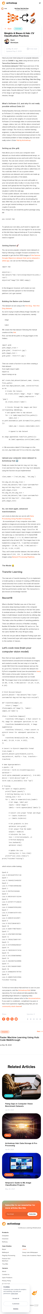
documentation (34, 998)
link (14, 332)
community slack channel (11, 1006)
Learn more (14, 1293)
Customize (15, 1304)
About (4, 1271)
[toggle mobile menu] (40, 3)
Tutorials (18, 29)
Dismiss (15, 1309)
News (8, 1135)
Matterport (5, 1252)
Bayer (4, 1249)
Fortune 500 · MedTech (6, 1260)
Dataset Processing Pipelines (23, 557)
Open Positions (7, 1277)
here (38, 671)
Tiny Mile (5, 1264)
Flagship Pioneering (8, 1255)
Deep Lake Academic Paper (31, 1255)
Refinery (5, 1242)
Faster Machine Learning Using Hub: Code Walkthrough (19, 1038)
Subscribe (32, 1214)
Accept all (16, 1298)
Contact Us (5, 1274)
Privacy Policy (6, 1281)
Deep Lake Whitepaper (30, 1252)
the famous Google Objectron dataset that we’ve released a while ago (21, 258)
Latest (24, 1249)
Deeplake (5, 1032)
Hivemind (5, 1239)
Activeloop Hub (24, 990)
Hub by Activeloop (23, 140)
